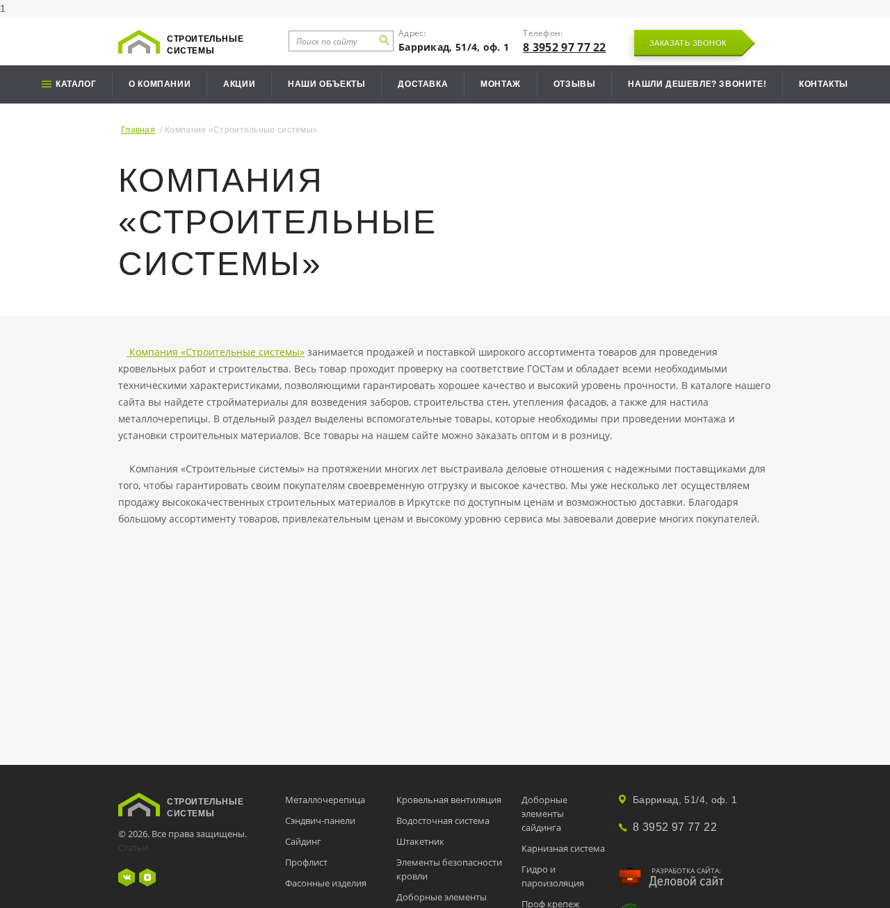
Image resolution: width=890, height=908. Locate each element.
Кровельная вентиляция (448, 799)
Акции (239, 84)
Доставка (423, 84)
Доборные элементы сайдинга (544, 813)
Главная (138, 130)
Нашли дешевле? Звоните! (697, 84)
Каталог (76, 84)
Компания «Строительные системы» (216, 351)
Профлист (306, 862)
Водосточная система (443, 820)
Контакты (823, 84)
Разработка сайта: (686, 870)
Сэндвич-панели (320, 820)
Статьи (133, 847)
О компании (160, 84)
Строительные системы (205, 45)
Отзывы (574, 84)
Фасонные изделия (325, 883)
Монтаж (500, 84)
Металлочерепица (325, 799)
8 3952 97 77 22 (564, 47)
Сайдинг (303, 841)
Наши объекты (326, 84)
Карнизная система (563, 848)
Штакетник (420, 841)
